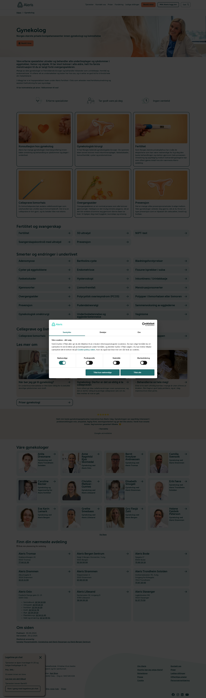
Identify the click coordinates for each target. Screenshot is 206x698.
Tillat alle (137, 372)
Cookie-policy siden (86, 350)
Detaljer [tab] (103, 332)
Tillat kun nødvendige (103, 372)
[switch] (89, 363)
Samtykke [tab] (67, 332)
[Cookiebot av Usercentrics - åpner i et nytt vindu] (143, 324)
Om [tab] (139, 332)
